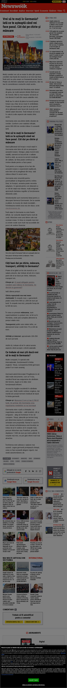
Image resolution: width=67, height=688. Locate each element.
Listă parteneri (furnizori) (7, 674)
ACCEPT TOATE (33, 680)
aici (12, 661)
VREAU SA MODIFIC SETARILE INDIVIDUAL (33, 685)
